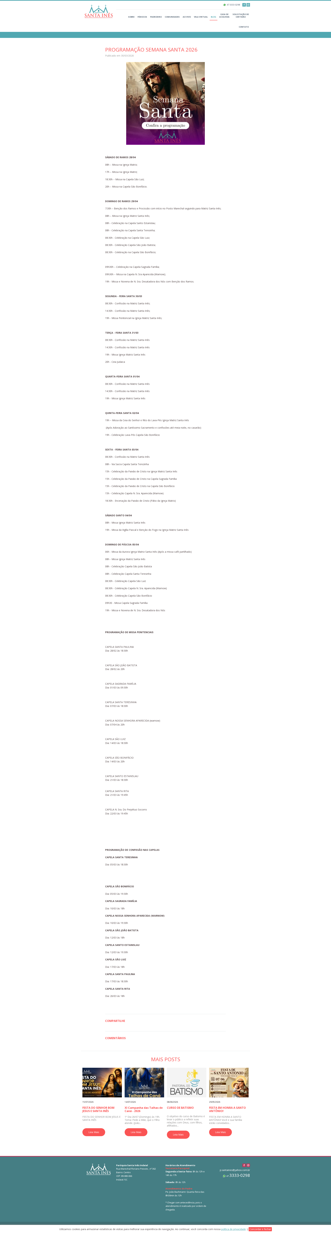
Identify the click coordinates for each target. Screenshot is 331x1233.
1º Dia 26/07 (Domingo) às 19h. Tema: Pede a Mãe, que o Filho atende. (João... (142, 1120)
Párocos (142, 17)
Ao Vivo (187, 17)
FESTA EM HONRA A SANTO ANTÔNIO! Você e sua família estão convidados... (225, 1120)
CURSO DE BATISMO (180, 1108)
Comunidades (172, 17)
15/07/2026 (87, 1101)
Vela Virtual (201, 17)
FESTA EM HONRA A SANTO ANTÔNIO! (227, 1109)
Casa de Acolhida (224, 15)
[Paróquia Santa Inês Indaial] (98, 11)
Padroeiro (156, 17)
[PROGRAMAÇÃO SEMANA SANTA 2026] (165, 103)
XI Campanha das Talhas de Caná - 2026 (144, 1109)
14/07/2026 (130, 1101)
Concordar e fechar (260, 1229)
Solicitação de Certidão (241, 15)
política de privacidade (233, 1229)
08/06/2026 (172, 1101)
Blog (213, 17)
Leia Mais (93, 1132)
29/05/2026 (214, 1101)
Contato (244, 27)
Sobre (131, 17)
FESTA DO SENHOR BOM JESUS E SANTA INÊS (98, 1109)
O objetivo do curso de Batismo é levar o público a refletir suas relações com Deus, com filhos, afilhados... (186, 1121)
